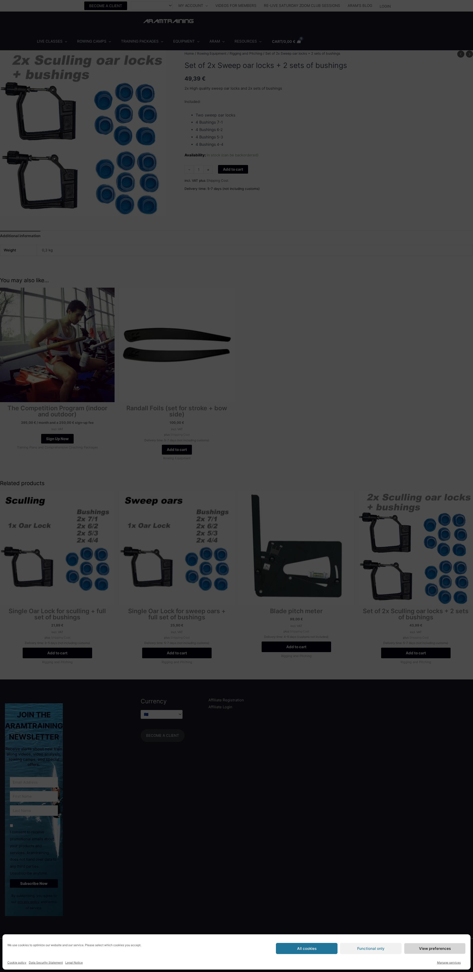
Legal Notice (74, 962)
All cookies (307, 948)
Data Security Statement (46, 962)
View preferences (435, 948)
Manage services (449, 962)
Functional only (371, 948)
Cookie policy (16, 962)
